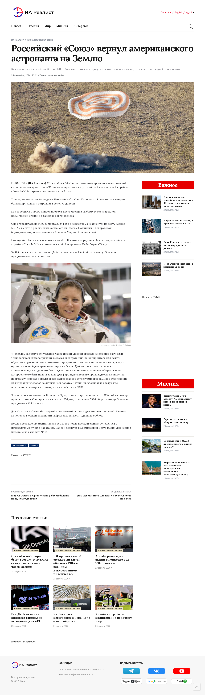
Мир (47, 26)
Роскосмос (33, 445)
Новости (17, 26)
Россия (34, 26)
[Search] (190, 26)
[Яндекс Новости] (131, 681)
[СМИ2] (181, 681)
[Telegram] (131, 671)
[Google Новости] (156, 681)
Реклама (97, 669)
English (178, 12)
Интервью (80, 26)
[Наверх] (197, 687)
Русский (166, 12)
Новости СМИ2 (21, 455)
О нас (61, 669)
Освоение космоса (19, 445)
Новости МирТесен (23, 641)
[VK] (156, 671)
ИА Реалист (17, 39)
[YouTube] (181, 671)
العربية (189, 12)
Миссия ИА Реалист (78, 669)
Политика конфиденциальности (75, 674)
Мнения (62, 26)
